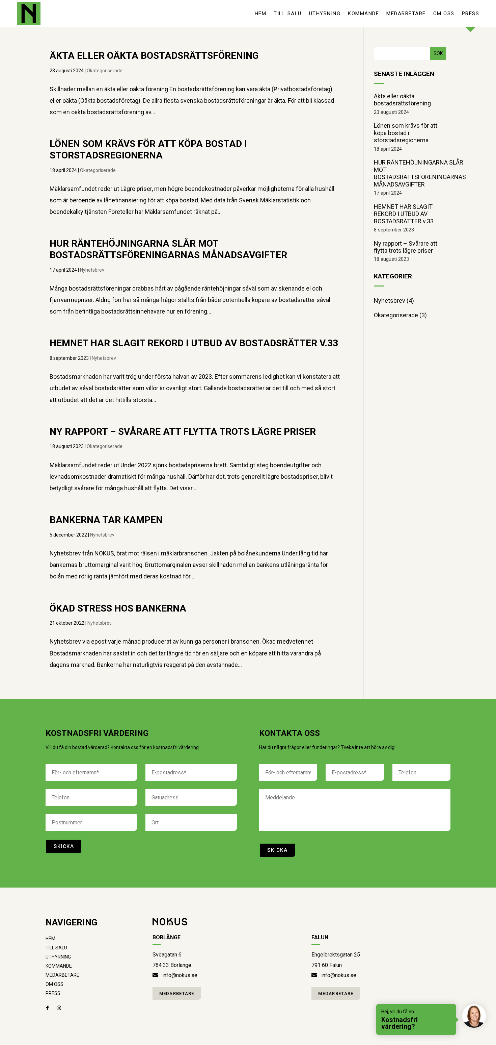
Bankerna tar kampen (106, 519)
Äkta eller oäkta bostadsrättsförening (154, 55)
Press (470, 13)
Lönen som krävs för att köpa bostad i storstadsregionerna (148, 149)
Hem (261, 13)
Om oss (443, 13)
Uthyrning (325, 13)
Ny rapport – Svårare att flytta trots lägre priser (183, 431)
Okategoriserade (104, 70)
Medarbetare (406, 13)
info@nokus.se (179, 975)
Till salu (288, 13)
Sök (438, 53)
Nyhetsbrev (92, 270)
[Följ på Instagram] (58, 1008)
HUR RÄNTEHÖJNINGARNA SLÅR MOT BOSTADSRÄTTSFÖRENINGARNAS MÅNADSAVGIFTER (168, 249)
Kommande (363, 13)
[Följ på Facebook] (47, 1008)
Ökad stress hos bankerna (118, 608)
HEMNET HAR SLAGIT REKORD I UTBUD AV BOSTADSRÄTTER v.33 (194, 343)
